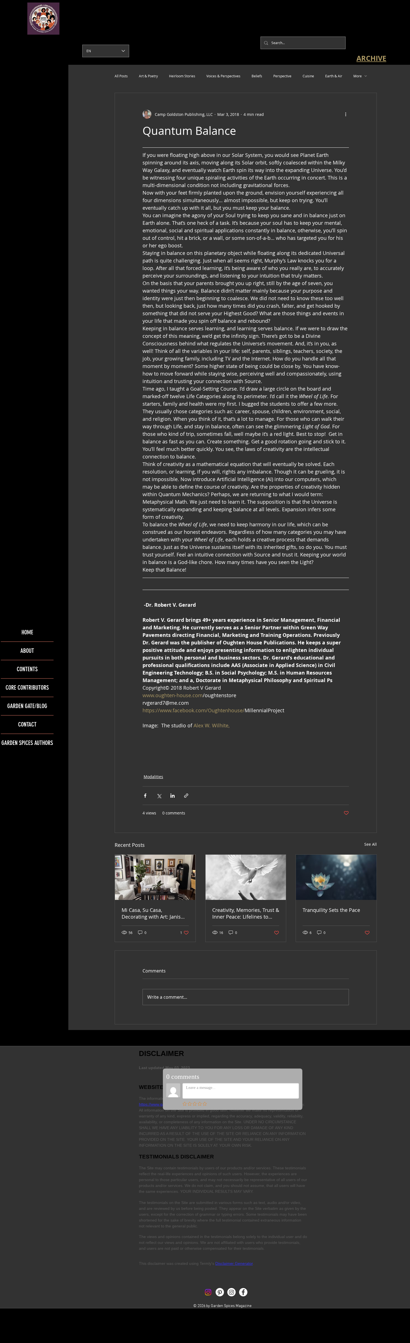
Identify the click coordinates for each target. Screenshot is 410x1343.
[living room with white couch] (155, 877)
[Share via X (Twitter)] (158, 795)
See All (370, 844)
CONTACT (27, 724)
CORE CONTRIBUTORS (27, 687)
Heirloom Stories (182, 76)
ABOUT (27, 650)
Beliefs (257, 76)
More (357, 76)
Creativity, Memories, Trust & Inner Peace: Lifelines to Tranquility (245, 913)
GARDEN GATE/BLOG (27, 706)
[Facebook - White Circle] (243, 1292)
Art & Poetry (148, 76)
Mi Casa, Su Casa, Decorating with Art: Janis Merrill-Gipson (151, 913)
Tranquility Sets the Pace (331, 910)
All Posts (121, 76)
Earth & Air (333, 76)
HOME (27, 632)
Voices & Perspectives (223, 76)
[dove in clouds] (246, 877)
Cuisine (308, 76)
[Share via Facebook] (145, 795)
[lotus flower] (336, 877)
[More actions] (345, 114)
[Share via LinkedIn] (172, 795)
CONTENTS (27, 669)
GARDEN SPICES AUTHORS (27, 743)
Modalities (153, 776)
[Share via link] (186, 795)
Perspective (282, 76)
